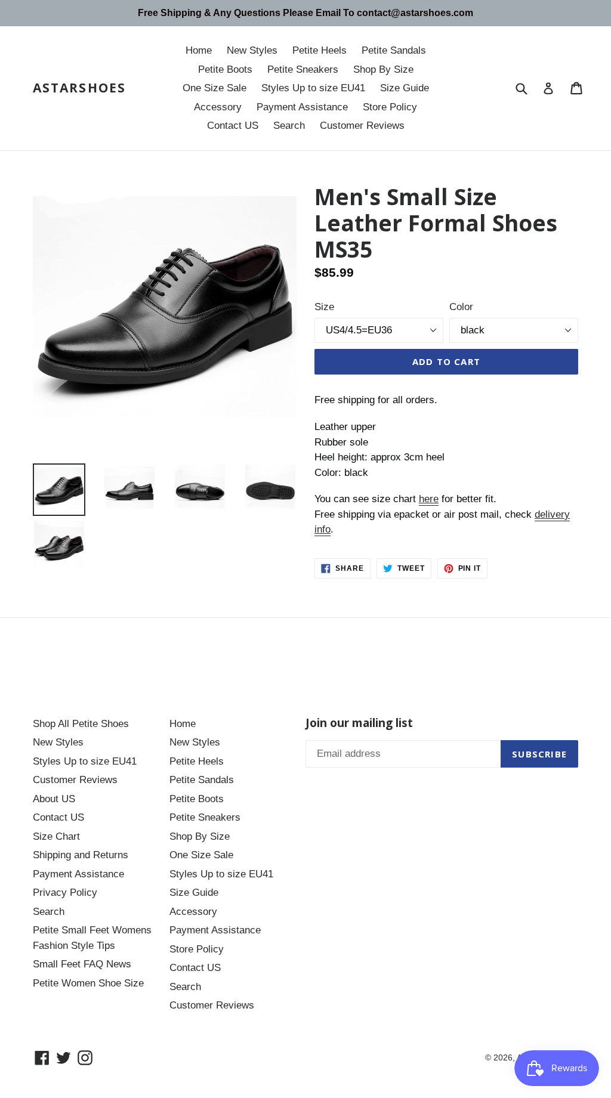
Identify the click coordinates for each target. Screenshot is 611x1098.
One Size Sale (214, 88)
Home (199, 50)
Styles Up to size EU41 (313, 88)
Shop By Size (383, 69)
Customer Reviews (362, 125)
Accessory (218, 107)
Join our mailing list (359, 723)
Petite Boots (225, 69)
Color (461, 307)
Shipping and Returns (80, 855)
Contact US (232, 125)
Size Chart (56, 836)
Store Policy (390, 107)
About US (54, 799)
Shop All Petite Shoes (81, 723)
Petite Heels (319, 50)
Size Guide (404, 88)
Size (324, 307)
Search (289, 125)
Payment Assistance (302, 107)
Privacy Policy (65, 892)
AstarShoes (79, 88)
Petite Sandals (394, 50)
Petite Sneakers (302, 69)
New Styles (252, 50)
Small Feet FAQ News (82, 964)
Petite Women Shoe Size (88, 983)
